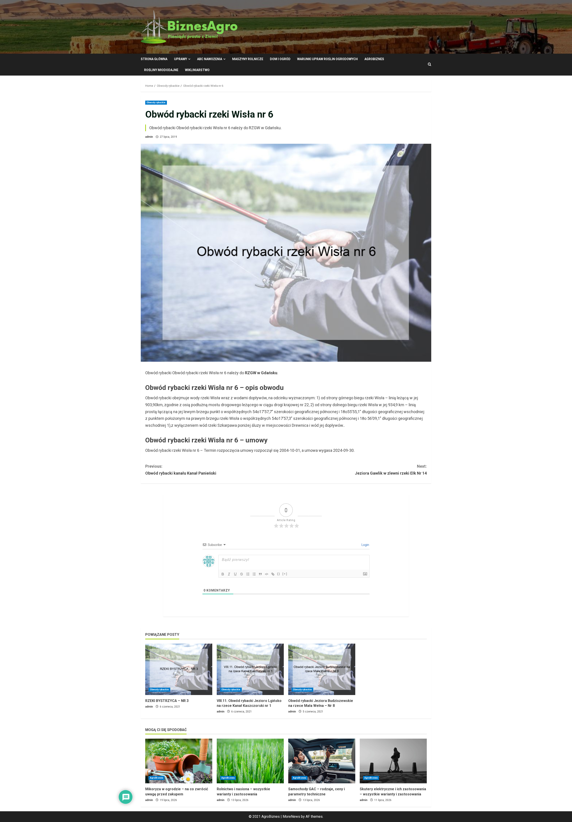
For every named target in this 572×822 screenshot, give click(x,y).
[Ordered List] (248, 574)
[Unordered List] (254, 574)
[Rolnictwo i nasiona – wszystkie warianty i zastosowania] (250, 761)
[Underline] (235, 574)
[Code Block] (266, 574)
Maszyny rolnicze (247, 59)
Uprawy (180, 59)
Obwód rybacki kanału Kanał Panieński (180, 469)
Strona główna (154, 59)
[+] (284, 573)
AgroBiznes (374, 59)
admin (149, 136)
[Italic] (229, 574)
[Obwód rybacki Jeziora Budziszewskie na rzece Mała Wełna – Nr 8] (321, 669)
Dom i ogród (280, 59)
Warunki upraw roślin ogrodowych (327, 59)
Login (365, 545)
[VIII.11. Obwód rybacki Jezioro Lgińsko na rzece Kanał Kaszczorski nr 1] (250, 669)
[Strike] (241, 574)
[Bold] (223, 574)
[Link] (273, 574)
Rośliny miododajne (161, 70)
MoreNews (291, 816)
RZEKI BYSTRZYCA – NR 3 (167, 701)
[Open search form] (429, 64)
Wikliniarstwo (197, 70)
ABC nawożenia (209, 59)
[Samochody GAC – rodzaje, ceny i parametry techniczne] (321, 761)
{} (278, 573)
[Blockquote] (260, 574)
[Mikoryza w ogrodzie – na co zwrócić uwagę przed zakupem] (178, 761)
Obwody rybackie (156, 102)
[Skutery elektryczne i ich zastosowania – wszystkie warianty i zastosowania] (393, 761)
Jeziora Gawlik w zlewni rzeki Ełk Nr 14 (391, 469)
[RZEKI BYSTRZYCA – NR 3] (178, 669)
